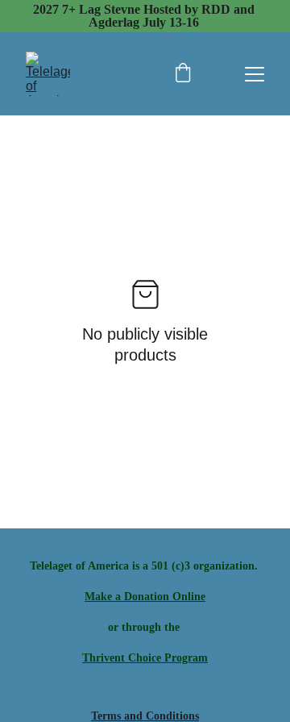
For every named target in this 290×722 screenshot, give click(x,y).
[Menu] (254, 74)
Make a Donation (127, 597)
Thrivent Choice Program (145, 658)
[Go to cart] (182, 74)
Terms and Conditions (145, 716)
